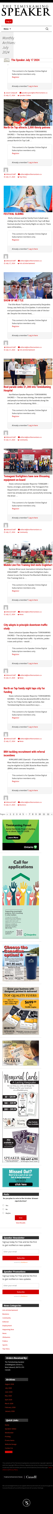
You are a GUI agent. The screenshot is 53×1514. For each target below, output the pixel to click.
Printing (8, 1436)
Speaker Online (25, 95)
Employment (7, 1325)
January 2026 (10, 1411)
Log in (8, 21)
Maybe (8, 1213)
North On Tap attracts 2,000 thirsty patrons (27, 127)
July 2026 (8, 1388)
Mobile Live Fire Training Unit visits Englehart (28, 565)
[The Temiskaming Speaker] (26, 10)
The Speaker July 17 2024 (25, 60)
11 (44, 814)
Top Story (23, 177)
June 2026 (8, 1392)
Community (23, 440)
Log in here (33, 86)
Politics (5, 1341)
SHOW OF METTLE (14, 300)
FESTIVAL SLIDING (14, 213)
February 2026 (10, 1407)
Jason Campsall (11, 93)
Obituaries (6, 1337)
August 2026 (9, 1384)
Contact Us (9, 1448)
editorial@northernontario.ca (31, 174)
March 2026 (9, 1403)
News (21, 614)
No (7, 1209)
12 (48, 814)
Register (15, 77)
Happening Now (8, 1329)
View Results (20, 1223)
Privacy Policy (13, 1470)
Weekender (9, 1433)
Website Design (11, 1444)
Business (22, 805)
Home (7, 1425)
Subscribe (8, 1452)
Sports (5, 1345)
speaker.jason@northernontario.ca (34, 93)
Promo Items (9, 1440)
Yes (7, 1205)
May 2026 (8, 1396)
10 (40, 814)
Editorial (5, 1322)
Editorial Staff (11, 174)
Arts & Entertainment (27, 263)
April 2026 (8, 1399)
